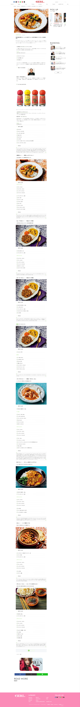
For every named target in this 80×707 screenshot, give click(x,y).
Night (25, 8)
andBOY (53, 4)
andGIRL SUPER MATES (40, 701)
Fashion (60, 4)
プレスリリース (31, 704)
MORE (58, 72)
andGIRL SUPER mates (67, 11)
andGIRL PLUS (49, 701)
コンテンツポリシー (43, 704)
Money (39, 4)
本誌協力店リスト (67, 8)
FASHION (30, 697)
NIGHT (37, 700)
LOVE (47, 697)
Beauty (19, 4)
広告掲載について (61, 704)
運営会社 (52, 704)
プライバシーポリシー (37, 704)
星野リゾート (46, 6)
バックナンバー (67, 6)
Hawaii (46, 4)
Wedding (25, 4)
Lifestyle (60, 8)
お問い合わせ (56, 704)
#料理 (20, 654)
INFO (30, 701)
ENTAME (30, 700)
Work (39, 6)
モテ (25, 6)
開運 (32, 4)
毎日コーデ (11, 4)
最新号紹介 (67, 4)
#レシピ (18, 654)
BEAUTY (37, 697)
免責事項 (48, 704)
